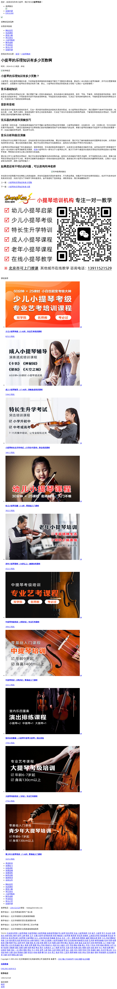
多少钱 (36, 943)
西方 (41, 948)
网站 (75, 945)
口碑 (23, 936)
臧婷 (88, 938)
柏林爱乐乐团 (82, 940)
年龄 (3, 940)
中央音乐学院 (12, 933)
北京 (63, 938)
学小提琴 (62, 933)
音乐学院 (69, 933)
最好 (92, 952)
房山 (39, 945)
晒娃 (32, 938)
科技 (37, 950)
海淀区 (71, 943)
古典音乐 (47, 948)
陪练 (31, 943)
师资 (27, 936)
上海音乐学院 (94, 936)
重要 (35, 945)
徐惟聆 (85, 936)
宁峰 (42, 940)
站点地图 (86, 959)
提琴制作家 (48, 936)
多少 (59, 945)
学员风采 (9, 45)
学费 (110, 940)
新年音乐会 (25, 940)
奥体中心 (49, 945)
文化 (49, 952)
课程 (46, 943)
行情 (88, 950)
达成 (84, 943)
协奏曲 (52, 938)
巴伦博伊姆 (72, 940)
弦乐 (76, 950)
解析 (76, 952)
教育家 (73, 936)
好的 (93, 943)
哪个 (113, 948)
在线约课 (9, 11)
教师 (11, 943)
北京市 (103, 950)
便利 (96, 952)
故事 (109, 948)
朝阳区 (82, 938)
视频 (84, 948)
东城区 (93, 950)
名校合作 (9, 880)
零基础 (20, 952)
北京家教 (48, 940)
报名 (50, 950)
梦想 (62, 943)
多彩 (80, 952)
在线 (92, 948)
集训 (57, 952)
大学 (67, 945)
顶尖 (13, 950)
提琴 (19, 936)
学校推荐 (102, 952)
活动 (15, 952)
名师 (19, 943)
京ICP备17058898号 (66, 959)
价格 (41, 943)
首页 (17, 54)
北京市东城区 (14, 945)
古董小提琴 (38, 936)
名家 (88, 948)
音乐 (3, 936)
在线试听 (9, 868)
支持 (9, 955)
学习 (103, 933)
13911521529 (15, 908)
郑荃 (55, 936)
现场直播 (103, 936)
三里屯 (66, 952)
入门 (104, 943)
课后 (21, 950)
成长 (80, 948)
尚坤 (35, 149)
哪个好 (44, 952)
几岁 (7, 940)
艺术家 (91, 940)
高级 (3, 945)
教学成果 (9, 42)
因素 (21, 948)
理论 (7, 945)
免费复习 (9, 866)
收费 (114, 940)
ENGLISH (9, 13)
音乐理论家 (13, 938)
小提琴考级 (22, 933)
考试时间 (9, 863)
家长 (11, 936)
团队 (17, 948)
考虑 (104, 948)
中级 (113, 943)
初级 (109, 943)
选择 (76, 943)
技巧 (88, 943)
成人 (67, 950)
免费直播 (9, 870)
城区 (98, 950)
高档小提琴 (60, 950)
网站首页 (9, 30)
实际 (21, 955)
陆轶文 (37, 940)
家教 (73, 938)
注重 (11, 952)
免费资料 (9, 873)
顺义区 (109, 950)
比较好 (3, 950)
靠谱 (26, 945)
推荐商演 (9, 878)
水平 (112, 945)
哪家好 (113, 938)
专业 (75, 933)
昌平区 (62, 948)
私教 (76, 948)
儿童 (46, 950)
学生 (15, 943)
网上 (83, 945)
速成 (80, 943)
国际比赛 (93, 938)
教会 (37, 948)
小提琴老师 (82, 933)
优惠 (29, 948)
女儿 (36, 938)
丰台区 (108, 933)
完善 (88, 952)
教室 (33, 948)
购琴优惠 (9, 875)
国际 (25, 950)
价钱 (35, 952)
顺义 (22, 945)
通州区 (107, 945)
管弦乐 (30, 952)
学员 (88, 945)
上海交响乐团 (43, 938)
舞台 (66, 943)
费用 (72, 952)
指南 (9, 950)
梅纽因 (60, 936)
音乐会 (58, 938)
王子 (31, 936)
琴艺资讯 (9, 38)
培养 (113, 933)
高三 (53, 952)
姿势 (41, 950)
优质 (72, 948)
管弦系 (79, 936)
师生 (29, 950)
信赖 (25, 948)
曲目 (63, 945)
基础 (102, 945)
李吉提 (110, 936)
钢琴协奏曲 (99, 940)
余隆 (32, 940)
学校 (43, 945)
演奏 (27, 943)
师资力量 (9, 35)
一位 (17, 950)
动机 (72, 950)
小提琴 (98, 933)
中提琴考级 (32, 933)
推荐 (57, 948)
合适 (54, 950)
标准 (3, 943)
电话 (55, 945)
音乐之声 (9, 47)
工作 (89, 933)
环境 (98, 945)
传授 (80, 950)
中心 (100, 948)
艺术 (50, 943)
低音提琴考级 (52, 933)
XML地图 (78, 959)
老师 (7, 936)
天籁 (5, 955)
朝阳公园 (15, 955)
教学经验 (98, 943)
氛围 (54, 943)
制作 (7, 952)
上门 (53, 948)
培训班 (6, 948)
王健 (28, 938)
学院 (65, 940)
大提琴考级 (41, 933)
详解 (7, 943)
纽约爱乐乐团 (14, 940)
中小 (33, 950)
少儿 (104, 938)
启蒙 (25, 952)
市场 (84, 950)
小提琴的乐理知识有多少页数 (20, 182)
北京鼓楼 (110, 952)
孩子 (93, 933)
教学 (15, 936)
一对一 (68, 938)
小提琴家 (66, 936)
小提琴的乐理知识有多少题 (19, 187)
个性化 (93, 945)
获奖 (99, 938)
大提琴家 (22, 938)
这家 (58, 943)
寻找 (71, 945)
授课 (39, 952)
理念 (62, 952)
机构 (78, 938)
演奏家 (12, 948)
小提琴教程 (10, 40)
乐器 (67, 948)
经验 (79, 945)
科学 (23, 943)
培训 (108, 938)
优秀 (30, 945)
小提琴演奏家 (57, 940)
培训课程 (9, 33)
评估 (84, 952)
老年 (96, 948)
